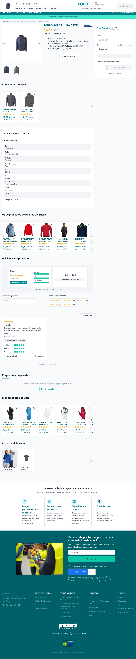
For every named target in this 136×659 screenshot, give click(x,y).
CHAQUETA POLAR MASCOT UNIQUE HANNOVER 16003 (45, 240)
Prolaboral (5, 21)
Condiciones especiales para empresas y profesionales (54, 16)
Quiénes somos (65, 616)
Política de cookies (41, 609)
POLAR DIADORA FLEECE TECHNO (62, 240)
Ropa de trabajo (14, 21)
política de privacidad (100, 566)
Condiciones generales (43, 605)
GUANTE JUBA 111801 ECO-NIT (80, 423)
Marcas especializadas (97, 611)
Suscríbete (91, 559)
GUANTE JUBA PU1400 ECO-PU (8, 423)
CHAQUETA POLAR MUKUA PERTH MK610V (27, 240)
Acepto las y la (89, 566)
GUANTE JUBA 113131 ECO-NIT (62, 423)
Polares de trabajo (25, 21)
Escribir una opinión (18, 283)
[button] (6, 69)
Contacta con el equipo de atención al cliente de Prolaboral (69, 606)
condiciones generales (84, 566)
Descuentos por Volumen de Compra (99, 602)
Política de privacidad (42, 601)
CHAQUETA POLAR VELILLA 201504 (9, 110)
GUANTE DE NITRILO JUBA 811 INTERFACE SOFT (28, 423)
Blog (90, 615)
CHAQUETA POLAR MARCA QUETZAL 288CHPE (28, 111)
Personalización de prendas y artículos (70, 598)
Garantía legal (40, 597)
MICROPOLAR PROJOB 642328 (80, 240)
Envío (90, 597)
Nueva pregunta (47, 389)
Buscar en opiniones (10, 296)
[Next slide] (39, 43)
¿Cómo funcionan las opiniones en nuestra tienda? (47, 289)
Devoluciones (93, 607)
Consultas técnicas (67, 613)
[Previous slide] (4, 43)
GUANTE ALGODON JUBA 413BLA (45, 423)
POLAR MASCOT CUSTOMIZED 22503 (10, 240)
